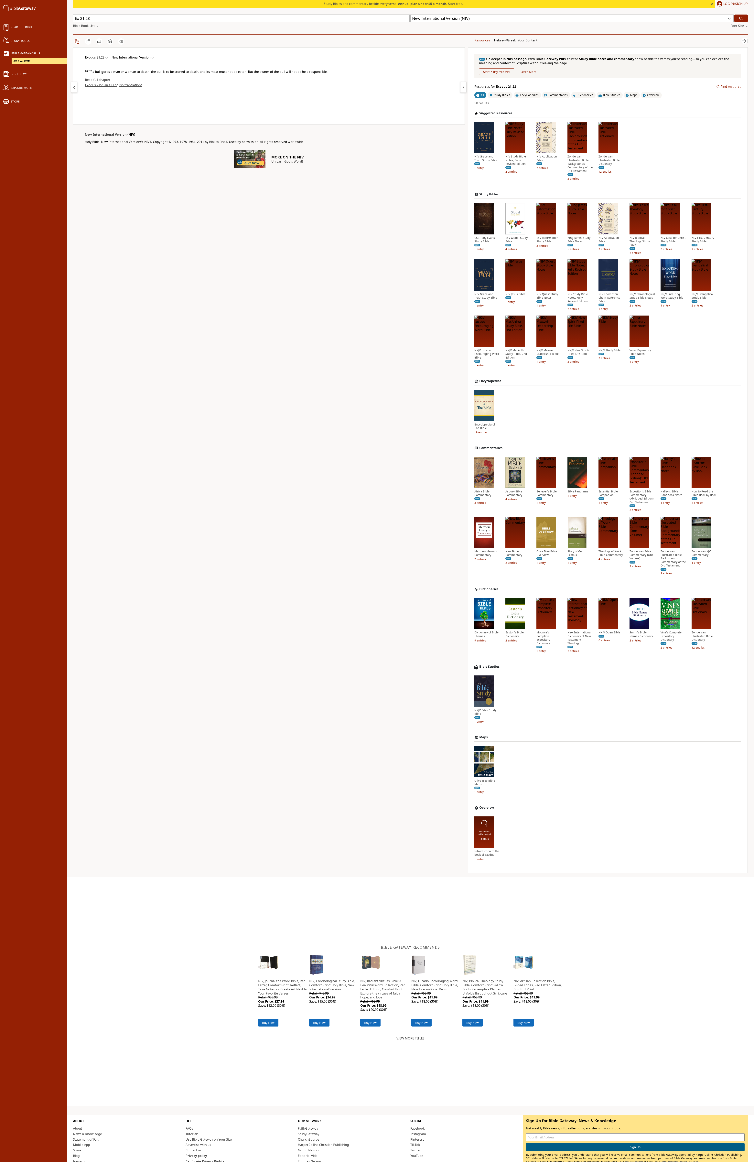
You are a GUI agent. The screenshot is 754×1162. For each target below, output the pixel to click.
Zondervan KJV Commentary (701, 553)
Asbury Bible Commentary (513, 493)
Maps (483, 737)
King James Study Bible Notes (578, 239)
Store (77, 1150)
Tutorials (192, 1134)
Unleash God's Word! (287, 161)
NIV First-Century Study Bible (703, 239)
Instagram (418, 1134)
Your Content (527, 40)
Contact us (193, 1150)
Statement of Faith (87, 1139)
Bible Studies (489, 667)
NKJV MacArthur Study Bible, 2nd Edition (516, 354)
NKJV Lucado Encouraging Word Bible (486, 354)
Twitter (415, 1150)
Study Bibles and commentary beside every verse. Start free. (393, 4)
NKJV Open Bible (609, 632)
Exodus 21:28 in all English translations (113, 85)
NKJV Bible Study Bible (485, 711)
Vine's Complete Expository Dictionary (671, 636)
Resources (482, 40)
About (77, 1128)
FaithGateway (308, 1128)
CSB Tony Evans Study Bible (484, 239)
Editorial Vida (308, 1156)
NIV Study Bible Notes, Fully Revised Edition (515, 160)
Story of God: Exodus (575, 553)
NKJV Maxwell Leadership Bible (547, 352)
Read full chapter (97, 80)
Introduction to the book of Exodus (486, 852)
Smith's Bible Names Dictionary (641, 634)
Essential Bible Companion (608, 493)
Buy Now (268, 1023)
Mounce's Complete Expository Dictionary (543, 638)
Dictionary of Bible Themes (486, 634)
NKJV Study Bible (609, 350)
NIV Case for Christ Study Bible (673, 239)
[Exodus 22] (463, 87)
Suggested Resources (495, 113)
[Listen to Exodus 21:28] (121, 41)
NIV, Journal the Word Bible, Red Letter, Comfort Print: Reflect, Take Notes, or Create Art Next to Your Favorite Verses (282, 987)
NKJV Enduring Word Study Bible (672, 295)
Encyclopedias (490, 381)
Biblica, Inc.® (218, 142)
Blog (76, 1156)
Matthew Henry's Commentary (485, 553)
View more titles (410, 1038)
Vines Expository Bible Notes (640, 352)
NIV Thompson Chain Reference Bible (609, 297)
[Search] (741, 18)
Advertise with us (198, 1145)
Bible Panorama (577, 491)
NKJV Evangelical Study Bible (703, 295)
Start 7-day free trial (496, 72)
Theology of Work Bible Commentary (610, 553)
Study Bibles (489, 194)
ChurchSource (308, 1139)
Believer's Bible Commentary (546, 493)
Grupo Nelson (308, 1150)
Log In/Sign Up (735, 4)
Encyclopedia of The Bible (484, 426)
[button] (731, 4)
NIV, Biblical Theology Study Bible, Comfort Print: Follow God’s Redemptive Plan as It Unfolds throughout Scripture (484, 987)
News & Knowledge (87, 1134)
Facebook (417, 1128)
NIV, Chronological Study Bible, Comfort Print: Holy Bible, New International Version (332, 985)
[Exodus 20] (74, 87)
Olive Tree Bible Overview (546, 553)
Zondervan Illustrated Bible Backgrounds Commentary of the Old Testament (580, 164)
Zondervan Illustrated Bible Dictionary (609, 160)
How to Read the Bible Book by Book (704, 493)
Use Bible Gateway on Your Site (209, 1139)
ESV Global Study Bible (516, 239)
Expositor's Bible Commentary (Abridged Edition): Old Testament (642, 497)
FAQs (189, 1128)
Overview (486, 808)
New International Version (106, 134)
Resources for (495, 87)
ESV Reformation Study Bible (547, 239)
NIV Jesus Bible (515, 294)
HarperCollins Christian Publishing (323, 1145)
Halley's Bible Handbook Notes (671, 493)
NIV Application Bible (546, 158)
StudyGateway (308, 1134)
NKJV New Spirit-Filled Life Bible (578, 352)
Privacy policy (196, 1156)
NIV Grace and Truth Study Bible (485, 158)
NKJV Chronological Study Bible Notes (642, 295)
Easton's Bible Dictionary (514, 634)
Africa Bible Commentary (482, 493)
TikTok (415, 1145)
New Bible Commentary (513, 553)
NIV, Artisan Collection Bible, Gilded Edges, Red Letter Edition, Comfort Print (537, 985)
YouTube (416, 1156)
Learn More (528, 72)
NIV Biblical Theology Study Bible (640, 241)
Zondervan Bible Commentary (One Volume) (641, 555)
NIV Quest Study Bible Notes (547, 295)
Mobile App (81, 1145)
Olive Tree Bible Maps (484, 782)
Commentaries (490, 448)
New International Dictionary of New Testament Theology (579, 638)
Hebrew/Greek (505, 40)
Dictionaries (488, 589)
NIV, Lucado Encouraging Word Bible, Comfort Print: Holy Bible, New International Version (434, 985)
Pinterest (417, 1139)
